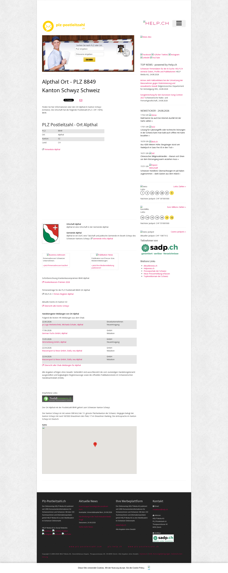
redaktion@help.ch (160, 509)
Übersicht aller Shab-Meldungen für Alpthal (62, 365)
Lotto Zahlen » (179, 186)
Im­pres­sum (143, 554)
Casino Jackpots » (178, 231)
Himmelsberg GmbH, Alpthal (54, 342)
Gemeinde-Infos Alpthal (103, 238)
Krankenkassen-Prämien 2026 (57, 282)
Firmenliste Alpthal (52, 149)
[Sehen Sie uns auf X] (159, 54)
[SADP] (160, 249)
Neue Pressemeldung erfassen (157, 273)
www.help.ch (121, 525)
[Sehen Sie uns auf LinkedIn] (145, 57)
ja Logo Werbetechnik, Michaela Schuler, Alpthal (62, 324)
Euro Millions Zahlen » (176, 207)
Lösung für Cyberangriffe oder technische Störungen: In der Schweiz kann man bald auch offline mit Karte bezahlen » (163, 132)
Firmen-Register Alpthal (63, 294)
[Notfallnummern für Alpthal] (57, 398)
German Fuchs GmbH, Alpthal (54, 333)
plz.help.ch (115, 546)
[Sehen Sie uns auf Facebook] (145, 54)
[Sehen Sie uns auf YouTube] (155, 57)
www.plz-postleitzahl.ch (143, 546)
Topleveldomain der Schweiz (156, 276)
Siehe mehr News (86, 527)
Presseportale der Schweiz (155, 271)
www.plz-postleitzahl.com (85, 546)
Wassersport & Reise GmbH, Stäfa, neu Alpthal (62, 350)
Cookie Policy (138, 567)
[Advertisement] (142, 10)
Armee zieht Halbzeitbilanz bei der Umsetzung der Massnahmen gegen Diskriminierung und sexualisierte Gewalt (161, 83)
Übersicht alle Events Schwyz (56, 306)
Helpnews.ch (149, 268)
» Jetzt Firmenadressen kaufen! (55, 265)
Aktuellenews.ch (150, 265)
